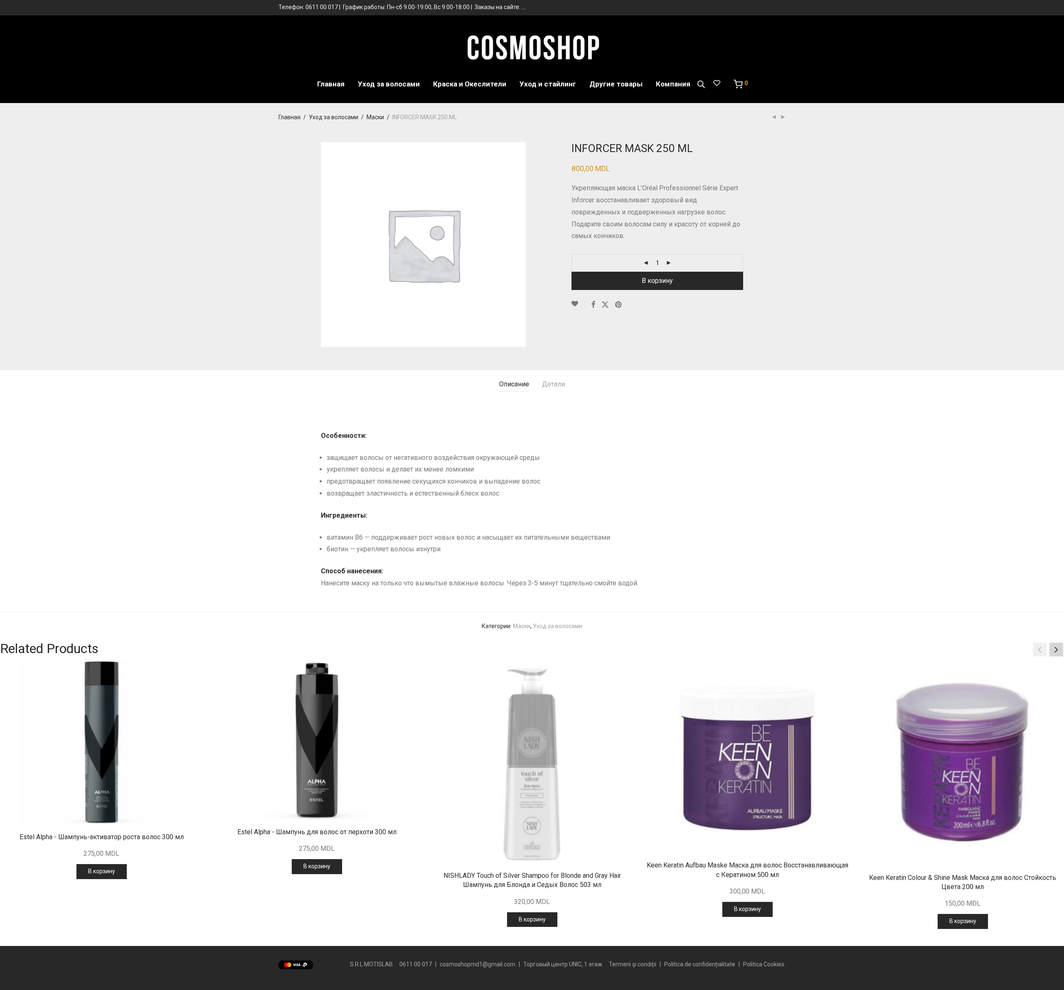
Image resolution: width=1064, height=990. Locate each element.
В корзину (657, 281)
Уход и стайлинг (548, 84)
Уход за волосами (389, 84)
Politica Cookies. (764, 964)
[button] (1056, 650)
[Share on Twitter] (605, 305)
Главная (331, 84)
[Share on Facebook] (593, 305)
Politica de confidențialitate (699, 964)
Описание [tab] (514, 384)
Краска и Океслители (469, 84)
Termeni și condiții (632, 964)
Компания (673, 84)
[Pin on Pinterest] (619, 305)
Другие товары (616, 84)
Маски (375, 117)
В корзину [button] (101, 871)
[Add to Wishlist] (578, 304)
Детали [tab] (553, 384)
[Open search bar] (701, 84)
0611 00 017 (321, 7)
